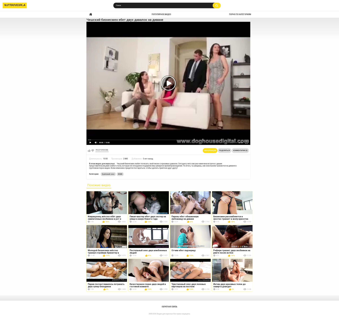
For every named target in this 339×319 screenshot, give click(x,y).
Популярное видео (161, 14)
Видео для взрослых (165, 314)
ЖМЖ (120, 174)
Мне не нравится (92, 150)
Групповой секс (108, 174)
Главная (90, 14)
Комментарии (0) (240, 150)
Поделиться (224, 150)
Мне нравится (89, 150)
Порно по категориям (240, 14)
